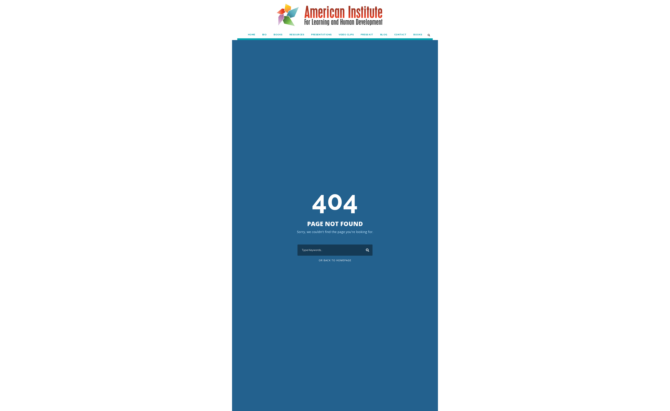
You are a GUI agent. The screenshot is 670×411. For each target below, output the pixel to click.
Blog (383, 34)
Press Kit (367, 34)
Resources (296, 34)
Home (251, 34)
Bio (264, 34)
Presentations (321, 34)
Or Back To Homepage (335, 260)
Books (278, 34)
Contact (400, 34)
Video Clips (346, 34)
